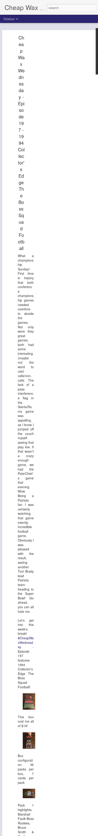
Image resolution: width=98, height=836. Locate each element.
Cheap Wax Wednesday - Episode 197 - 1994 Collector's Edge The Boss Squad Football (21, 142)
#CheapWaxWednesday (26, 642)
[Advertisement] (59, 108)
